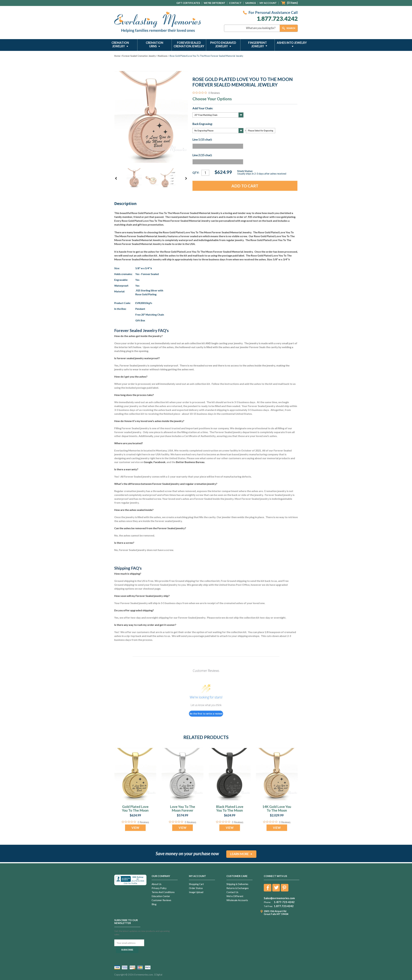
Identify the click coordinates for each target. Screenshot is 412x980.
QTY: (195, 172)
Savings (250, 2)
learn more (239, 854)
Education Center (161, 896)
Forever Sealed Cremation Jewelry (189, 44)
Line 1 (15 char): (202, 139)
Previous (116, 178)
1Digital (158, 974)
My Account (268, 2)
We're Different (214, 2)
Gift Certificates (188, 2)
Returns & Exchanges (237, 888)
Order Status (196, 888)
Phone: (267, 902)
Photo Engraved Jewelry (223, 44)
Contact (235, 2)
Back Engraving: (202, 124)
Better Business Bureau (190, 462)
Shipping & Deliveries (237, 884)
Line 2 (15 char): (202, 155)
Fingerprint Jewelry (257, 44)
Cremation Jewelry (120, 44)
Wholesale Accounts (237, 900)
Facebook (159, 462)
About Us (156, 884)
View (135, 827)
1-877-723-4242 (284, 902)
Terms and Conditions (163, 892)
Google (148, 462)
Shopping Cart (196, 884)
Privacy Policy (159, 888)
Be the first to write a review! (206, 713)
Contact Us (232, 892)
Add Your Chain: (202, 108)
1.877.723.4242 (277, 18)
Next (186, 178)
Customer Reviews (161, 900)
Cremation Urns (154, 44)
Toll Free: (268, 906)
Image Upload (196, 892)
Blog (154, 904)
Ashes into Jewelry (292, 42)
